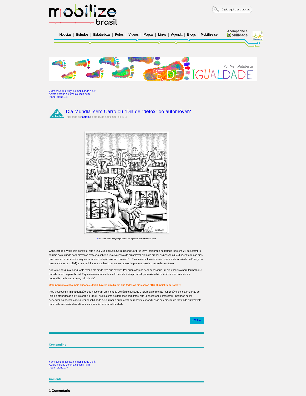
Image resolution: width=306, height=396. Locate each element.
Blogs (191, 34)
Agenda (176, 34)
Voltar (197, 320)
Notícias (65, 34)
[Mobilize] (83, 14)
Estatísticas (101, 34)
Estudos (82, 34)
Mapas (148, 34)
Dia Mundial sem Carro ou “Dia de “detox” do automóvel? (128, 111)
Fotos (119, 34)
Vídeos (133, 34)
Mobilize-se (209, 34)
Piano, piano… (58, 96)
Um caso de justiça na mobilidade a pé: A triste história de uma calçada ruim (72, 92)
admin (86, 116)
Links (162, 34)
